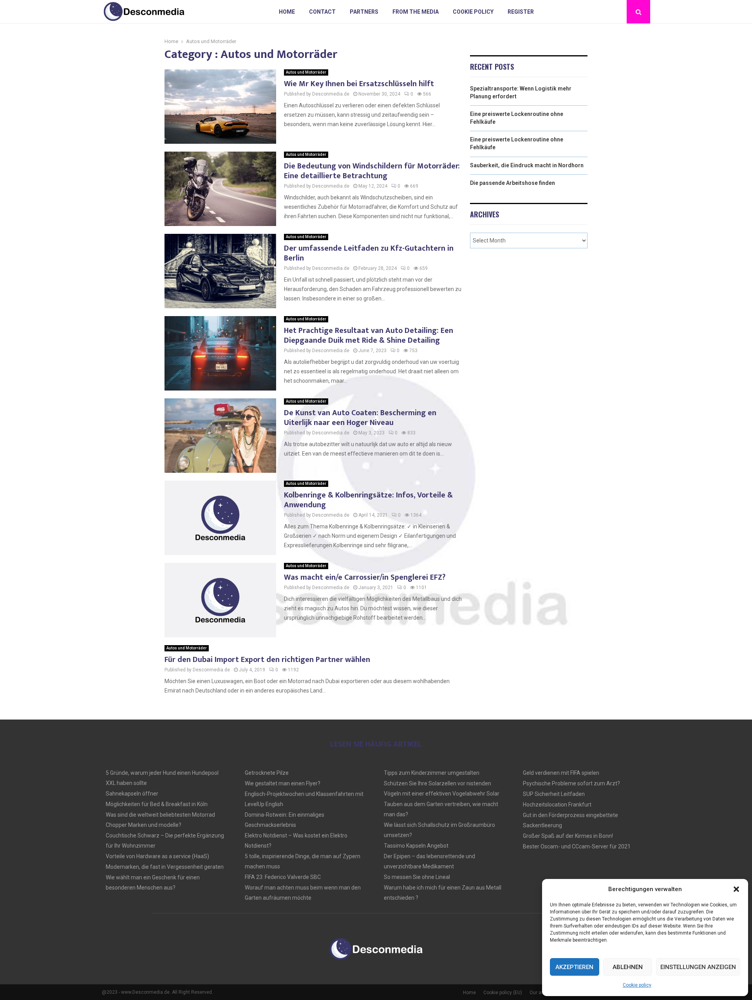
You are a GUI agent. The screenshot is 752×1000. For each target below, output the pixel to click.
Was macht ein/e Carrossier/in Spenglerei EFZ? (364, 577)
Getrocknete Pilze (267, 773)
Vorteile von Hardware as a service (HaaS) (157, 856)
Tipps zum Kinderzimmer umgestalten (431, 773)
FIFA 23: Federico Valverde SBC (283, 877)
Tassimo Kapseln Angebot (416, 846)
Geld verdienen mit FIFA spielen (561, 773)
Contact (322, 12)
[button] (736, 889)
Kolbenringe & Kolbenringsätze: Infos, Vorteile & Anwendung (368, 500)
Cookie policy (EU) (502, 992)
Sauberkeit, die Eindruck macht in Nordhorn (527, 165)
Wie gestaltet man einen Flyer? (282, 783)
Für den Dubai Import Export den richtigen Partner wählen (267, 659)
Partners (364, 12)
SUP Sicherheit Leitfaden (554, 794)
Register (521, 12)
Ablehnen (628, 967)
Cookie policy (637, 985)
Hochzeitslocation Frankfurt (557, 804)
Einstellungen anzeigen (698, 967)
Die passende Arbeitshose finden (512, 183)
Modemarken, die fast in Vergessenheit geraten (165, 867)
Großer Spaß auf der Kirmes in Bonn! (568, 836)
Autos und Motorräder (306, 72)
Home (287, 12)
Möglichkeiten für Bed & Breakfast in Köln (157, 804)
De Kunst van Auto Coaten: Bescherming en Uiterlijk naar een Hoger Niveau (360, 417)
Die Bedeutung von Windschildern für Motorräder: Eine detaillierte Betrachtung (372, 171)
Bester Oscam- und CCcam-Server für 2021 (577, 846)
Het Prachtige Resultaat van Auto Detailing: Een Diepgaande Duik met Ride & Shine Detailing (368, 335)
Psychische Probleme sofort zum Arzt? (571, 783)
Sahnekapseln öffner (132, 793)
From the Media (415, 12)
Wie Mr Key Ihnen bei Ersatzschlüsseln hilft (359, 83)
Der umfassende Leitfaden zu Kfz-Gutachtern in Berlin (369, 253)
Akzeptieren (574, 967)
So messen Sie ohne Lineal (417, 877)
